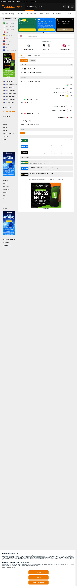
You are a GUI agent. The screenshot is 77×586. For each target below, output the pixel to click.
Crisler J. (55, 106)
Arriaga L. (30, 99)
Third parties (28, 560)
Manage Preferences (38, 582)
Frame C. (29, 103)
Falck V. (58, 88)
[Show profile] (28, 45)
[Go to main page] (13, 6)
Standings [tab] (36, 55)
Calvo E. (56, 85)
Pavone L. (62, 85)
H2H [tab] (29, 55)
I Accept (38, 572)
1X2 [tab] (23, 133)
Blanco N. (39, 69)
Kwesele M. (62, 106)
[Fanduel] (24, 146)
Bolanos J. (62, 92)
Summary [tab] (24, 60)
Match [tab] (23, 55)
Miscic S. (38, 72)
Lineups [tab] (32, 60)
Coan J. (38, 124)
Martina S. (37, 114)
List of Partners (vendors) (9, 567)
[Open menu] (72, 6)
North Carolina (28, 49)
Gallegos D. (62, 110)
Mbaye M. (30, 114)
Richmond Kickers (64, 49)
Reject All (38, 577)
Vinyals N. (56, 92)
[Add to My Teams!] (23, 45)
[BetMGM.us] (24, 152)
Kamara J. (38, 81)
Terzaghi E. (55, 110)
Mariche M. (31, 124)
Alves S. (63, 88)
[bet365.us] (24, 140)
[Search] (64, 6)
